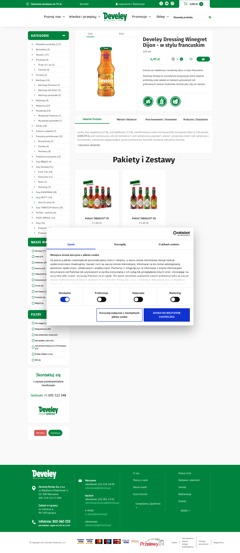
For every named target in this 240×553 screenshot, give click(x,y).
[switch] (101, 299)
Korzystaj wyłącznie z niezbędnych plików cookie (119, 315)
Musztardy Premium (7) (49, 115)
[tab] (48, 35)
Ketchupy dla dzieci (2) (49, 90)
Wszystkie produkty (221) (48, 44)
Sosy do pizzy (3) (46, 202)
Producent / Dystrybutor (195, 119)
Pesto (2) (42, 181)
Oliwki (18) (41, 125)
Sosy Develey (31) (44, 166)
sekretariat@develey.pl (98, 487)
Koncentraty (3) (45, 141)
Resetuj (40, 432)
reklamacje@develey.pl (98, 525)
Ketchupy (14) (43, 80)
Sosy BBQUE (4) (43, 161)
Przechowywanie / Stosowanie (161, 119)
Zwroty (182, 487)
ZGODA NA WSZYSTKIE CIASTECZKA (167, 315)
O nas (136, 473)
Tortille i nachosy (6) (46, 212)
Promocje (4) (42, 59)
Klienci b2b (184, 473)
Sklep (160, 17)
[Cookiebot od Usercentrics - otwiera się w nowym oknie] (175, 233)
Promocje (139, 17)
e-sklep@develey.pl (96, 514)
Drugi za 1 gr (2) (46, 64)
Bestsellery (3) (43, 49)
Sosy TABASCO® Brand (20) (49, 207)
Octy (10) (40, 223)
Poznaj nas (52, 17)
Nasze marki (140, 487)
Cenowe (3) (43, 69)
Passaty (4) (43, 146)
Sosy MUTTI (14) (44, 197)
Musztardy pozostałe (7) (50, 120)
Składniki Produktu (92, 119)
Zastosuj (55, 432)
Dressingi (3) (44, 186)
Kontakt (84, 4)
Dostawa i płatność (189, 480)
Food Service (140, 494)
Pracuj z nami (140, 480)
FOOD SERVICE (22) (45, 217)
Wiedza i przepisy (82, 17)
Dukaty (182, 501)
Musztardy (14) (43, 110)
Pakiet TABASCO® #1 (97, 218)
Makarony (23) (43, 105)
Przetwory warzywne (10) (48, 156)
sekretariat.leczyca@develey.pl (102, 502)
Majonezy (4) (42, 100)
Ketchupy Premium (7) (49, 85)
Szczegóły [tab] (120, 244)
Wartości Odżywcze (127, 119)
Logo (108, 17)
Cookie (174, 542)
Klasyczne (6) (44, 227)
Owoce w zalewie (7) (46, 131)
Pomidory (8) (44, 151)
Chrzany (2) (41, 74)
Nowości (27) (42, 54)
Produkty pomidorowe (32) (49, 136)
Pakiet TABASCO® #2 (144, 218)
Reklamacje (184, 494)
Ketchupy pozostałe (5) (49, 95)
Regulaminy (219, 542)
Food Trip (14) (45, 171)
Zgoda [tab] (71, 244)
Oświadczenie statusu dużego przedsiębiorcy (188, 542)
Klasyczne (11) (45, 176)
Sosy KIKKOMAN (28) (46, 192)
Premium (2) (44, 233)
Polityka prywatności (204, 542)
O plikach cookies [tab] (169, 244)
